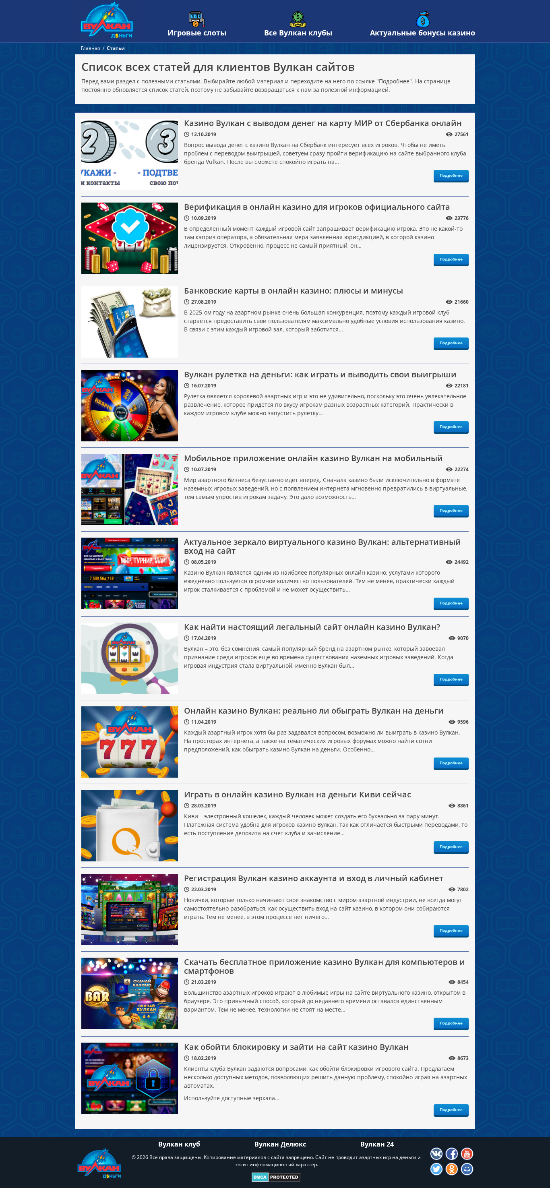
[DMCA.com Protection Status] (276, 1177)
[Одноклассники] (451, 1169)
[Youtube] (467, 1153)
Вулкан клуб (179, 1144)
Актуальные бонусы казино (422, 32)
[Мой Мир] (467, 1169)
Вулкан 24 (377, 1144)
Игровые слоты (196, 32)
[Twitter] (436, 1169)
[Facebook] (451, 1153)
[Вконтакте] (436, 1153)
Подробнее (451, 175)
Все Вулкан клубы (298, 32)
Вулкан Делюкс (280, 1144)
